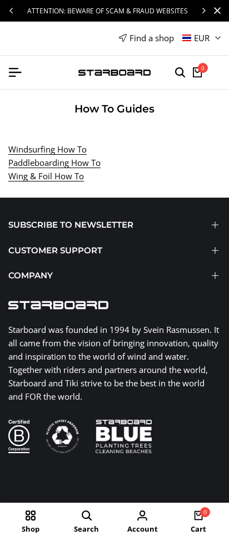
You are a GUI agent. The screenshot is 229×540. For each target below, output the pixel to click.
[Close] (215, 10)
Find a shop (152, 37)
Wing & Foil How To (46, 175)
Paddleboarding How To (54, 162)
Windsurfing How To (47, 149)
